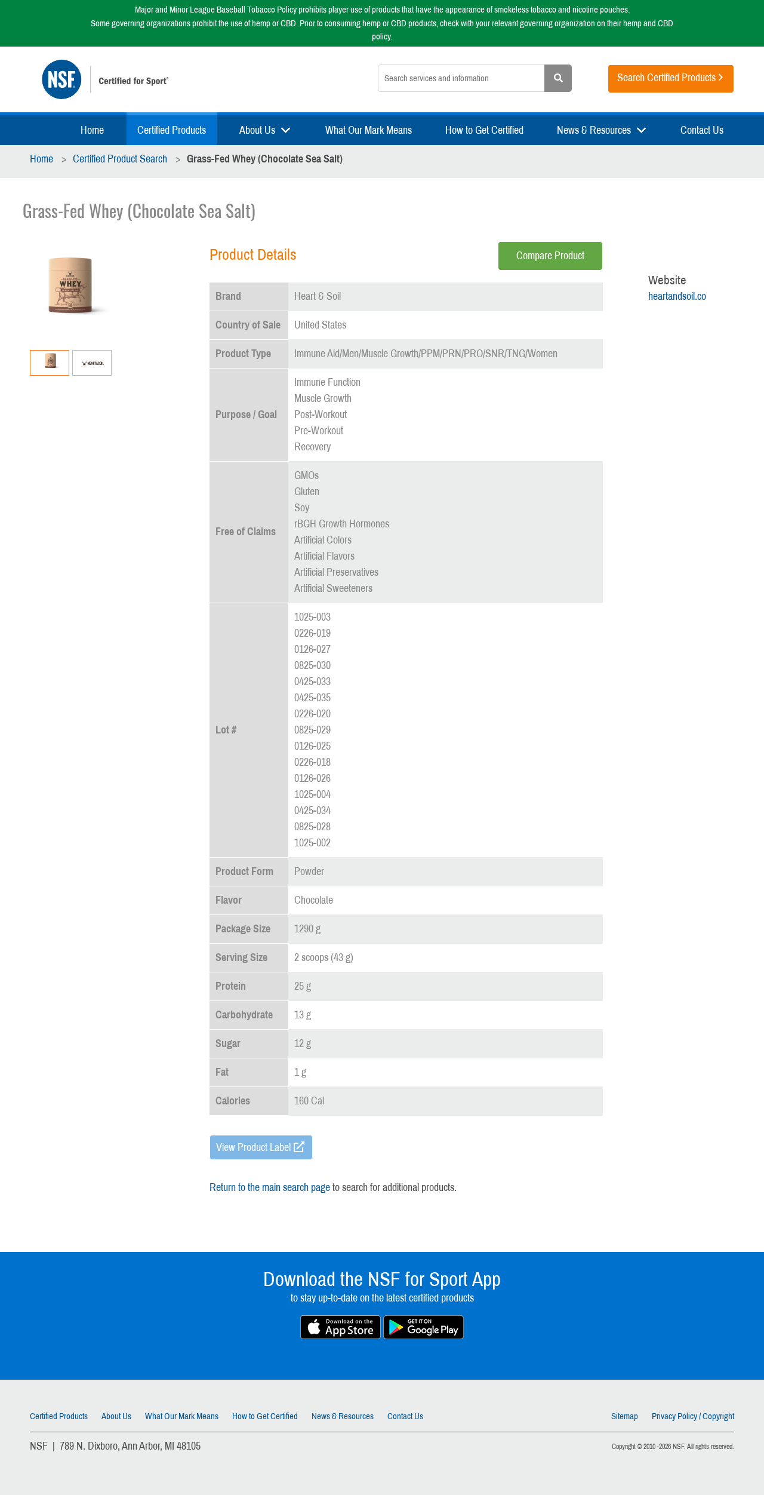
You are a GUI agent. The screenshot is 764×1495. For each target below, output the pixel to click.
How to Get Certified (484, 130)
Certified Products (171, 130)
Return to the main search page (270, 1187)
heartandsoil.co (677, 296)
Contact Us (701, 130)
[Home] (168, 79)
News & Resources (594, 130)
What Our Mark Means (368, 130)
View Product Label (253, 1147)
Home (92, 130)
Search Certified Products (666, 78)
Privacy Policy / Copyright (693, 1416)
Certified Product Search (120, 159)
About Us (257, 130)
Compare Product (550, 256)
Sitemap (624, 1416)
